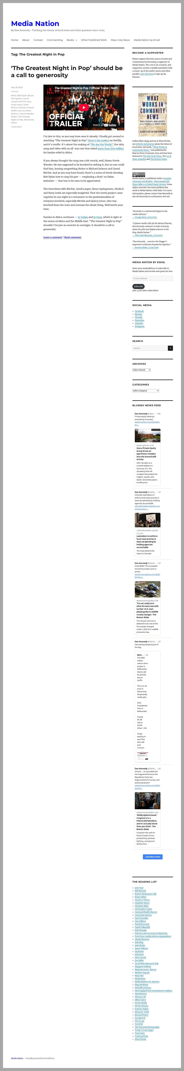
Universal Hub (141, 1036)
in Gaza (97, 217)
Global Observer (142, 939)
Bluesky (138, 314)
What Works (140, 1039)
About (25, 40)
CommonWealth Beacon (146, 912)
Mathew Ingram (142, 972)
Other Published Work (94, 40)
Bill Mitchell (140, 891)
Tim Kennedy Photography (147, 1027)
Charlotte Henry (142, 903)
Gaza (28, 101)
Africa (13, 95)
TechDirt (139, 1024)
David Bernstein (142, 924)
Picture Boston (141, 1006)
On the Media (141, 1003)
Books (70, 40)
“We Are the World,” (102, 144)
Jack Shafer (140, 945)
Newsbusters (141, 994)
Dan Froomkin (141, 918)
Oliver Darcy (140, 1000)
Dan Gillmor (140, 921)
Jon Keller (139, 960)
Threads (138, 317)
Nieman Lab (140, 997)
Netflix (14, 110)
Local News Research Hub (146, 963)
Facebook (139, 311)
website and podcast (145, 144)
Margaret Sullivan (143, 966)
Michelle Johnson (143, 988)
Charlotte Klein (141, 906)
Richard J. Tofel (142, 1012)
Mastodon (139, 320)
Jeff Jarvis (139, 954)
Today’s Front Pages (144, 1030)
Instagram (139, 326)
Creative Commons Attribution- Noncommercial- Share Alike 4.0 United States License (151, 181)
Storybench (140, 1018)
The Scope (139, 1021)
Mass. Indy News (120, 40)
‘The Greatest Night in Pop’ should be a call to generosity (67, 71)
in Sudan (83, 217)
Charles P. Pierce (142, 900)
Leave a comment (52, 237)
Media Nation (35, 23)
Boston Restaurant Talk (145, 894)
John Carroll (140, 957)
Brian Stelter (140, 897)
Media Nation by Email (147, 40)
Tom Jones (140, 1033)
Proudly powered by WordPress (40, 1058)
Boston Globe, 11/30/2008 (147, 247)
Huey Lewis (16, 104)
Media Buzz (140, 978)
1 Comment (16, 127)
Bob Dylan (22, 95)
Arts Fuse (139, 888)
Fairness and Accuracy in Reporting (151, 933)
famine (22, 101)
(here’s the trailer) (98, 140)
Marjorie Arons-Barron (145, 969)
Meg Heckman (141, 985)
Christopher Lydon (143, 909)
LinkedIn (139, 323)
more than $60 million (111, 148)
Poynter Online (141, 1009)
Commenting (55, 40)
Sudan (14, 116)
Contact (38, 40)
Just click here (146, 74)
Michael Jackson (26, 107)
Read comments (72, 237)
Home (14, 40)
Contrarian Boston (143, 915)
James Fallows (141, 948)
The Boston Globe (158, 159)
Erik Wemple (140, 930)
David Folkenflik (142, 927)
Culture (14, 91)
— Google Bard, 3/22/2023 (144, 217)
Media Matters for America (147, 981)
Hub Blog (139, 942)
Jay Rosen (139, 951)
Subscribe (138, 286)
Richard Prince (141, 1015)
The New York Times (152, 156)
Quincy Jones (24, 110)
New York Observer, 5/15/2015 (149, 235)
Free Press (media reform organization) (153, 936)
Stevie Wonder (27, 113)
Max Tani (139, 975)
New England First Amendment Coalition (153, 991)
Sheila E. (15, 113)
